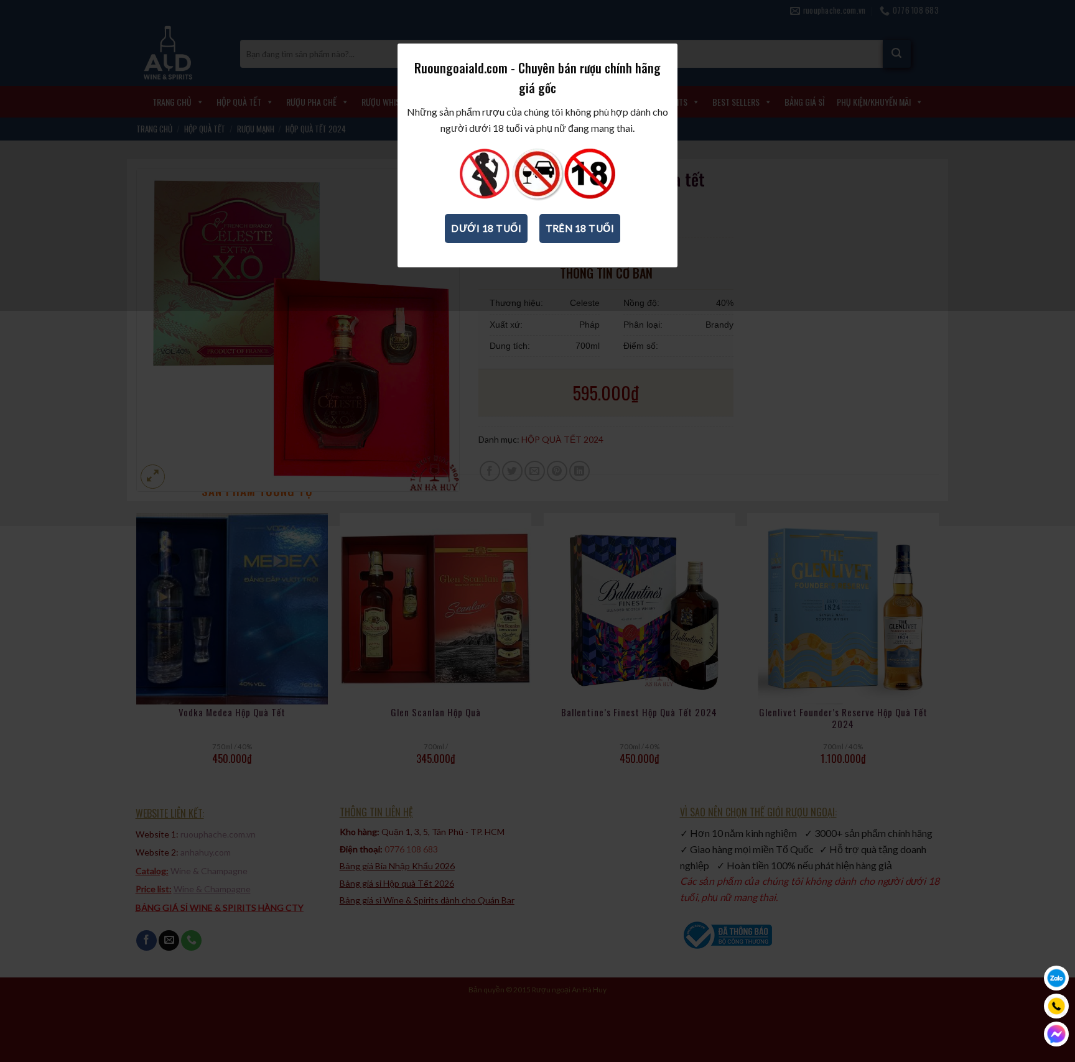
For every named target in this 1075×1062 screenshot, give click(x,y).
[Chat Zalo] (1056, 978)
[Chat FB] (1056, 1034)
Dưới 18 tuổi (486, 228)
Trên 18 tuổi (580, 228)
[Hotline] (1056, 1006)
